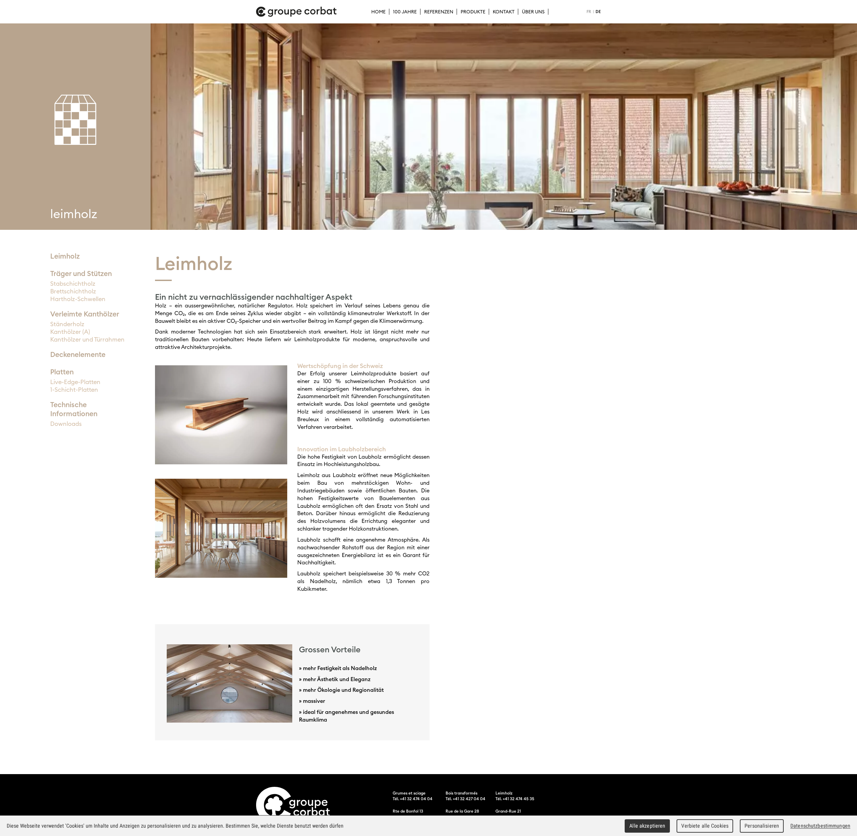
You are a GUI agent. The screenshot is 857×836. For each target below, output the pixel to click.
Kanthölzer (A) (70, 332)
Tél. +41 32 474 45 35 (514, 798)
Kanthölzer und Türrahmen (87, 339)
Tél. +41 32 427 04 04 (465, 798)
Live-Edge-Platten (75, 382)
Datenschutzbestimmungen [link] (820, 826)
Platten (62, 371)
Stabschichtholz (72, 283)
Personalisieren (762, 826)
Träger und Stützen (81, 273)
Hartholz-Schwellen (77, 299)
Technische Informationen (73, 409)
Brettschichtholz (73, 291)
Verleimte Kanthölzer (84, 313)
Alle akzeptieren (647, 826)
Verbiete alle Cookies (704, 826)
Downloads (66, 424)
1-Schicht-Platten (74, 389)
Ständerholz (67, 324)
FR (589, 11)
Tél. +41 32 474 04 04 (413, 798)
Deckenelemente (77, 354)
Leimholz (65, 256)
